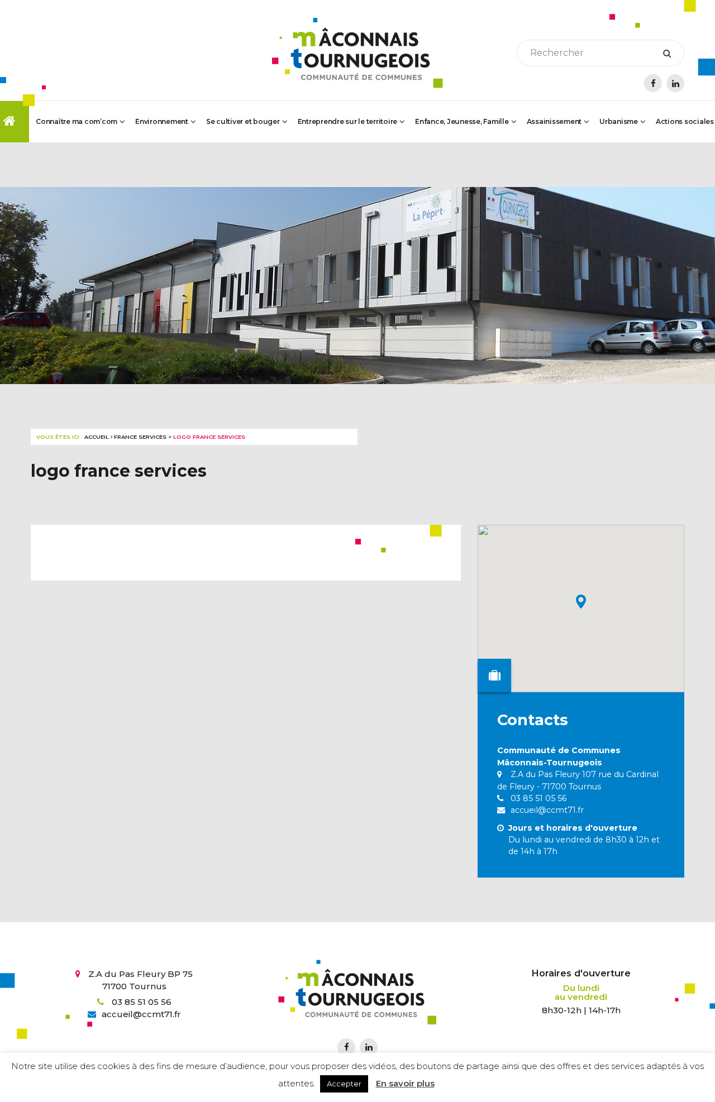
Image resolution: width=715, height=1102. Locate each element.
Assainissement (554, 121)
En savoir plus (405, 1083)
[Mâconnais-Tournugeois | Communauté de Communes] (357, 53)
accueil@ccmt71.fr (546, 810)
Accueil (96, 437)
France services (140, 437)
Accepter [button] (344, 1083)
